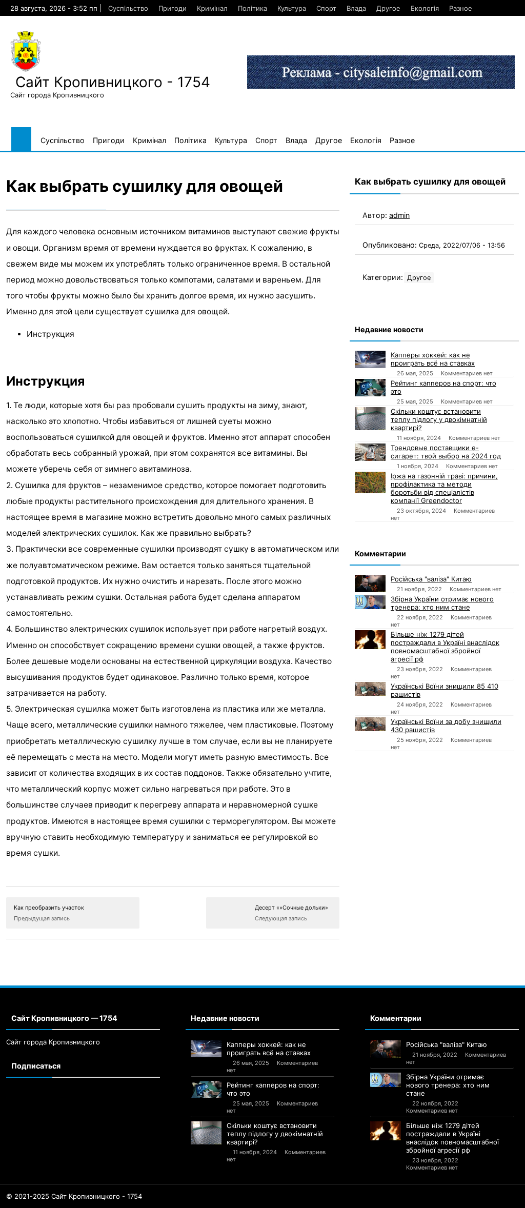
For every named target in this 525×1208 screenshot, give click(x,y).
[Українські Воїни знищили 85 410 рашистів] (370, 689)
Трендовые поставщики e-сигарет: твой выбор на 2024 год (446, 452)
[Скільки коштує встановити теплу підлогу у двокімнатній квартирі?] (370, 418)
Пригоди (172, 8)
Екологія (425, 8)
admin (399, 215)
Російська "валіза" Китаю (431, 579)
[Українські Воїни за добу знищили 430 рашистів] (370, 724)
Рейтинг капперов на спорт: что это (443, 387)
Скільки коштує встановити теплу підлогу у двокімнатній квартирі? (439, 419)
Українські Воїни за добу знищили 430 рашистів (446, 725)
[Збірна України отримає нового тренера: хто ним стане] (370, 602)
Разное (460, 8)
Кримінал (212, 8)
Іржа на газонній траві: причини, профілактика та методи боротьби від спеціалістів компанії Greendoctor (444, 488)
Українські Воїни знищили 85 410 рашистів (444, 690)
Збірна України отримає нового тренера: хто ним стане (442, 603)
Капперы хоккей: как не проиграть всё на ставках (433, 359)
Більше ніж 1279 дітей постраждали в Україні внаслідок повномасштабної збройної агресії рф (445, 646)
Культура (291, 8)
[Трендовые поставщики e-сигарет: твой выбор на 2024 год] (370, 452)
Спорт (326, 8)
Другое (388, 8)
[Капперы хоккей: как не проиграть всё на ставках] (370, 359)
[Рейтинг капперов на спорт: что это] (370, 387)
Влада (356, 8)
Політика (252, 8)
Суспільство (128, 8)
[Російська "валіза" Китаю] (370, 583)
